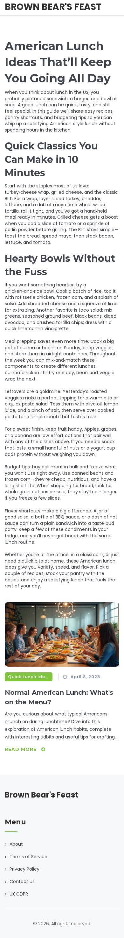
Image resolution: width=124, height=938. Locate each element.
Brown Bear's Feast (53, 7)
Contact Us (22, 881)
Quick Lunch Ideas (28, 677)
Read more (21, 749)
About (16, 844)
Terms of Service (28, 856)
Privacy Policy (24, 869)
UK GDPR (19, 894)
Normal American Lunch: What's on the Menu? (59, 697)
